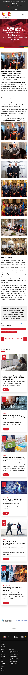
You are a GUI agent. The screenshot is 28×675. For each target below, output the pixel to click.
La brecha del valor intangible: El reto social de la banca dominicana (13, 589)
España (17, 329)
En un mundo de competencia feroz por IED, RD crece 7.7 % (12, 500)
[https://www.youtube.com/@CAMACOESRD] (15, 9)
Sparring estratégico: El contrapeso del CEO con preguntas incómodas (14, 543)
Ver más (5, 389)
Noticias (6, 497)
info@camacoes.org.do (15, 651)
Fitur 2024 (16, 113)
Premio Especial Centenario (9, 331)
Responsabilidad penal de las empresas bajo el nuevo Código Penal (14, 417)
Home (3, 37)
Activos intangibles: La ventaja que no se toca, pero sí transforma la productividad (14, 377)
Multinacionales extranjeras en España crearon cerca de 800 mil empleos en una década (9, 339)
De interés (6, 373)
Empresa (5, 413)
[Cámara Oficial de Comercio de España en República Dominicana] (6, 14)
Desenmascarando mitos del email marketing (21, 339)
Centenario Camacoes (8, 329)
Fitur (23, 329)
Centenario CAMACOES (6, 325)
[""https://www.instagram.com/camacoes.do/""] (13, 9)
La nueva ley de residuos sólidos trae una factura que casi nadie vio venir (14, 459)
